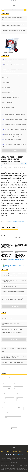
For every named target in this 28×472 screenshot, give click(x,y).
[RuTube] (14, 1)
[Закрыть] (25, 10)
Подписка (15, 451)
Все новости (14, 150)
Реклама (9, 451)
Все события (14, 339)
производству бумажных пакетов (16, 221)
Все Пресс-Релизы (14, 306)
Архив (20, 451)
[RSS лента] (16, 1)
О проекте (3, 451)
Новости (23, 163)
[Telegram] (12, 1)
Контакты (26, 451)
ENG (16, 10)
